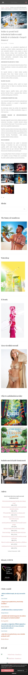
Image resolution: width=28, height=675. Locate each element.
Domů (2, 7)
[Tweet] (3, 197)
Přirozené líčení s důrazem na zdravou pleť (14, 513)
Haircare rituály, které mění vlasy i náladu (14, 528)
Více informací (9, 667)
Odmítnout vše (20, 670)
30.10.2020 (4, 43)
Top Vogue (14, 2)
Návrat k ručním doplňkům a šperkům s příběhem (14, 542)
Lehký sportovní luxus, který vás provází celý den (14, 546)
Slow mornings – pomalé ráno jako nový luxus (14, 532)
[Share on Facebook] (1, 197)
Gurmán (7, 7)
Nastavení (14, 673)
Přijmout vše (7, 670)
